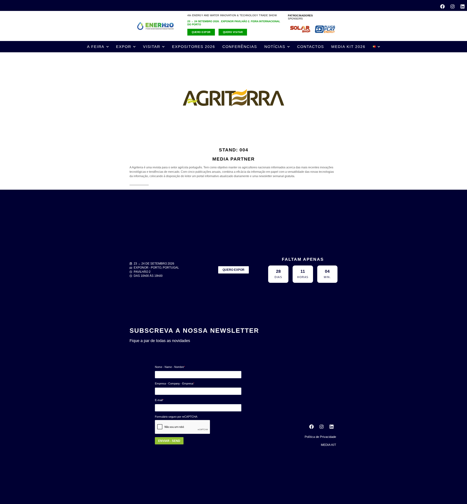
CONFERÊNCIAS (239, 46)
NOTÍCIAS (274, 46)
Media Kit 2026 (348, 46)
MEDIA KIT (328, 445)
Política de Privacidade (320, 437)
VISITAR (151, 46)
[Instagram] (452, 6)
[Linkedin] (462, 6)
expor (123, 46)
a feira (95, 46)
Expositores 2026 (193, 46)
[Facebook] (442, 6)
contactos (310, 46)
